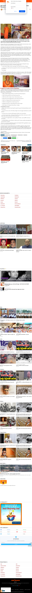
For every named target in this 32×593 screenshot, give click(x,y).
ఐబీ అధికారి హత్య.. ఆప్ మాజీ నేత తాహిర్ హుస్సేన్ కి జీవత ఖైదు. (7, 250)
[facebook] (13, 585)
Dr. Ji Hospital (3, 205)
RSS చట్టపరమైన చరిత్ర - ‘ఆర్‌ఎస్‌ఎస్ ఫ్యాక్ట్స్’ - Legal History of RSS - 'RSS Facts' (8, 320)
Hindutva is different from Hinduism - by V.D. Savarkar (7, 396)
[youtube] (18, 585)
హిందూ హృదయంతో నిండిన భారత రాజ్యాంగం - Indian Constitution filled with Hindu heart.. (24, 397)
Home (1, 3)
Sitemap (12, 589)
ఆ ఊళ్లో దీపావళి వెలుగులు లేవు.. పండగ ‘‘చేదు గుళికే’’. (6, 428)
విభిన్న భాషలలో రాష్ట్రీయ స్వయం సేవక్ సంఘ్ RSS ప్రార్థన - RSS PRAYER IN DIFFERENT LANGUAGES (17, 285)
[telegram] (17, 585)
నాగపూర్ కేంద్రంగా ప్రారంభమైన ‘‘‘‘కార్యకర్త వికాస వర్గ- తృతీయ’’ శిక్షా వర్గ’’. (7, 335)
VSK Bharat (2, 198)
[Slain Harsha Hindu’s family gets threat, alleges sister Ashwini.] (2, 289)
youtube (24, 531)
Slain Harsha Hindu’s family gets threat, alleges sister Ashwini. (14, 289)
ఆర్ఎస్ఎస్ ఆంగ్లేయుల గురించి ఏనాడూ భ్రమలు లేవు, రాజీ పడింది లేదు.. (23, 428)
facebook (8, 529)
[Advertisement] (16, 17)
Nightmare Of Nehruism (25, 161)
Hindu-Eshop (3, 195)
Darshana (2, 200)
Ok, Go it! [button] (3, 590)
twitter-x (8, 531)
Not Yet (15, 11)
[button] (31, 1)
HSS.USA (16, 200)
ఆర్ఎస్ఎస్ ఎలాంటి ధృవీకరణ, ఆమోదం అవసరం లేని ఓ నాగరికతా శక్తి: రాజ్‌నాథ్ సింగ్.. (23, 251)
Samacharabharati (17, 203)
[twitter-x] (16, 585)
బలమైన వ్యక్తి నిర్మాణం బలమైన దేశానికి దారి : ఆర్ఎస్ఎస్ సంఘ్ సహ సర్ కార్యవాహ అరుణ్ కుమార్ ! (8, 446)
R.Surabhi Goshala (17, 207)
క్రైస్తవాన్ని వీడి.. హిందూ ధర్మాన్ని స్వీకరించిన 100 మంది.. (6, 365)
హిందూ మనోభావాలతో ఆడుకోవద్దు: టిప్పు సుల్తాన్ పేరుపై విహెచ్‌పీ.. (7, 382)
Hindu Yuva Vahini (3, 565)
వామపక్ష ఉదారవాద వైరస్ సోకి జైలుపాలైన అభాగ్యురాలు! (25, 153)
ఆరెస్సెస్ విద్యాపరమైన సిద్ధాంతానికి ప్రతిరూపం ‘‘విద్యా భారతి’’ (22, 334)
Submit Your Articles (27, 589)
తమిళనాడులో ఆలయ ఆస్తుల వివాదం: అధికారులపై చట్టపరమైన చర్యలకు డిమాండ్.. (7, 236)
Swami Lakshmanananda (4, 136)
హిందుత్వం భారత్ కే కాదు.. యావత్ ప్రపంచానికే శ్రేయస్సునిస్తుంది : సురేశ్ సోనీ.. (24, 382)
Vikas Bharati (18, 565)
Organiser (16, 198)
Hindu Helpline (17, 205)
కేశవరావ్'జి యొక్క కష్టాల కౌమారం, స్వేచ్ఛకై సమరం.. (6, 459)
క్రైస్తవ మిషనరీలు (4, 3)
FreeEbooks (16, 195)
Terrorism (10, 136)
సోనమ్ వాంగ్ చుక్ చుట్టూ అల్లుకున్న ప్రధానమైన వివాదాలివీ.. (5, 153)
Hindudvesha (3, 203)
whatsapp (24, 529)
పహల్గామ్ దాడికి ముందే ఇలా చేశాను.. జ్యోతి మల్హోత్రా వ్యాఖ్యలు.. (16, 153)
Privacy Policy (17, 589)
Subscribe (22, 11)
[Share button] (17, 138)
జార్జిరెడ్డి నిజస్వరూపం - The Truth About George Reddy (5, 162)
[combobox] (12, 8)
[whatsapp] (14, 585)
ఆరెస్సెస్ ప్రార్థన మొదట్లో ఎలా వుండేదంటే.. (20, 320)
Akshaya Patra (3, 207)
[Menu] (1, 1)
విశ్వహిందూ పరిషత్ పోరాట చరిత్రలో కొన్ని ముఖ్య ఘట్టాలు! (22, 365)
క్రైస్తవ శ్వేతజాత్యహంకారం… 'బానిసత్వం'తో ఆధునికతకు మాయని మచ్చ (7, 414)
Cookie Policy (22, 589)
